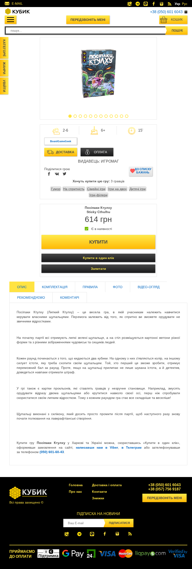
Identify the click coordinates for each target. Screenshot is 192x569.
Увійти (4, 86)
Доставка (65, 152)
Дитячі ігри (137, 189)
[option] (98, 74)
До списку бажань (143, 171)
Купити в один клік (98, 258)
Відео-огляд (148, 287)
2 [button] (75, 116)
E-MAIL (17, 3)
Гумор (55, 189)
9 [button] (111, 116)
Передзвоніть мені (87, 20)
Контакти (99, 491)
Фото (117, 287)
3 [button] (80, 116)
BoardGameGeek (60, 141)
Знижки (98, 498)
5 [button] (90, 116)
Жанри (4, 68)
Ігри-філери (98, 195)
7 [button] (101, 116)
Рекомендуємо (31, 297)
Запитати (98, 269)
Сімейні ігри (96, 189)
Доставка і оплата (107, 485)
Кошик (173, 20)
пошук (177, 30)
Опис (22, 287)
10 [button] (116, 116)
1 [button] (70, 116)
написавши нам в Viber (97, 447)
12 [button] (126, 116)
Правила (90, 287)
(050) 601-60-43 (52, 452)
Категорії (4, 47)
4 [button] (85, 116)
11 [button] (121, 116)
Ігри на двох (117, 189)
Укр (177, 3)
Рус (184, 3)
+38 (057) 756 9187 (164, 489)
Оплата (100, 152)
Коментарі (69, 297)
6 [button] (95, 116)
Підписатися (119, 523)
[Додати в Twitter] (65, 174)
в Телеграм (131, 447)
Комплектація (54, 287)
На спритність (73, 189)
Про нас (75, 491)
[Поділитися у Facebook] (49, 174)
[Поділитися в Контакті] (57, 174)
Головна (76, 485)
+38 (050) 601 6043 (166, 12)
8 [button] (106, 116)
